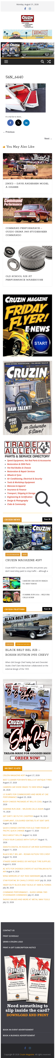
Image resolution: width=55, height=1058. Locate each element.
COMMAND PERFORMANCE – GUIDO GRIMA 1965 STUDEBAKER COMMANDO (26, 232)
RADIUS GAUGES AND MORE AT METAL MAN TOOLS (26, 899)
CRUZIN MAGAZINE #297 (23, 560)
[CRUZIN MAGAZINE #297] (27, 537)
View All (47, 519)
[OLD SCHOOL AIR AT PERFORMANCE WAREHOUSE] (27, 247)
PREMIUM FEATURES (23, 644)
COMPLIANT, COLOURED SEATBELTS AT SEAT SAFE (26, 820)
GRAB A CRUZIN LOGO (13, 941)
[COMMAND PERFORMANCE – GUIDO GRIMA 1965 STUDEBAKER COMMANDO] (27, 199)
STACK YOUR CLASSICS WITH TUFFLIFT (20, 839)
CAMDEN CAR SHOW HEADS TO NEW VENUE (35, 582)
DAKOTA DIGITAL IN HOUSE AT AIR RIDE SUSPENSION (27, 847)
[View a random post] (49, 61)
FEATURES (9, 644)
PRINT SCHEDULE (11, 936)
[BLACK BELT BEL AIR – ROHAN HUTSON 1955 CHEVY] (27, 627)
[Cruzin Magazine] (27, 44)
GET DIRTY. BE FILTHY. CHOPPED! (18, 816)
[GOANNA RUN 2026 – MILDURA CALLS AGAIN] (11, 597)
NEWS (25, 554)
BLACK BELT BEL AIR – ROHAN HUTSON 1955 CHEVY (27, 652)
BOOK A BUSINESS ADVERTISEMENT (19, 1035)
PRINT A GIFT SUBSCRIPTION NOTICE (19, 947)
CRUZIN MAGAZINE (12, 554)
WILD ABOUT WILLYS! (12, 835)
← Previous (9, 131)
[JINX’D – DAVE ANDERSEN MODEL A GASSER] (27, 155)
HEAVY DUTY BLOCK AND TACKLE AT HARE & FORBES (27, 885)
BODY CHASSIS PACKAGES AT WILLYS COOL (22, 801)
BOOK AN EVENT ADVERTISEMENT (18, 1029)
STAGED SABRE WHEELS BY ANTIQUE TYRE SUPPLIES (26, 861)
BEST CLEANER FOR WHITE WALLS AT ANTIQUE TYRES (27, 779)
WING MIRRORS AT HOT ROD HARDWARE (21, 876)
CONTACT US (9, 930)
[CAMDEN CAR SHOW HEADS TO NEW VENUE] (11, 583)
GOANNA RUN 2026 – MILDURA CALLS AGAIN (36, 596)
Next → (48, 138)
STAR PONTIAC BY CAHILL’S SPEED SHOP (21, 880)
